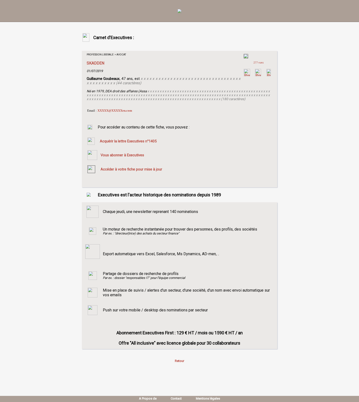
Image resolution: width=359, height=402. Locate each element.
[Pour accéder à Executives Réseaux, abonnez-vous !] (247, 75)
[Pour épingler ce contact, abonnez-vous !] (268, 75)
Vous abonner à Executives (122, 155)
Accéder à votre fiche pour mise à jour (131, 169)
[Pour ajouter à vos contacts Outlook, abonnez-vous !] (258, 75)
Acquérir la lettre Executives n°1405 (128, 141)
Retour (179, 361)
